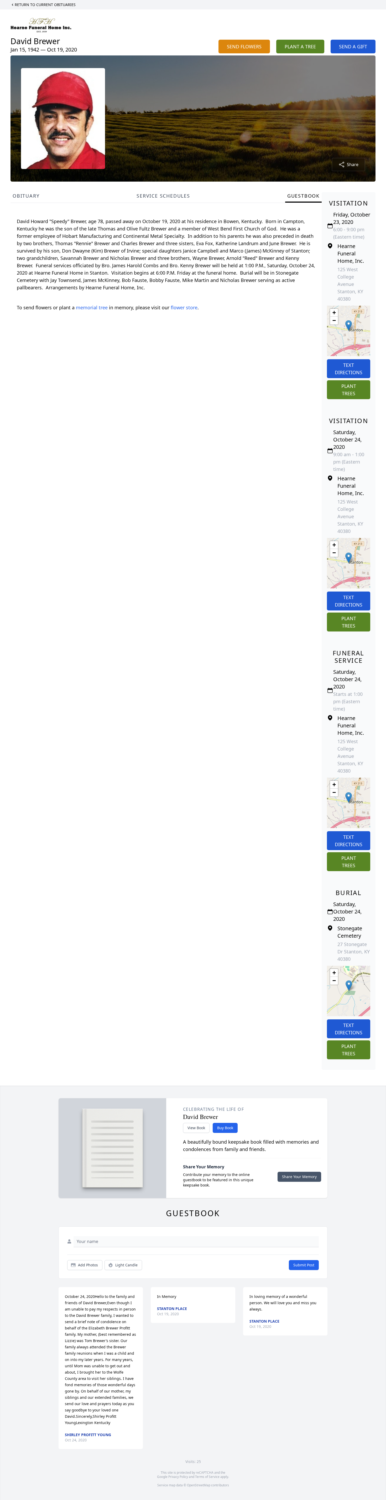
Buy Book (225, 1127)
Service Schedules (163, 196)
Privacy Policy (178, 1477)
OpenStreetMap (198, 1485)
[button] (348, 325)
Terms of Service (207, 1477)
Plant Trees (348, 390)
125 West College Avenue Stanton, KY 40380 (350, 284)
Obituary (26, 196)
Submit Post (303, 1264)
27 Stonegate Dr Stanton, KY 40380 (353, 951)
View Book (196, 1127)
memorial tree (92, 307)
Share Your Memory (299, 1176)
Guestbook (303, 196)
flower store (184, 307)
